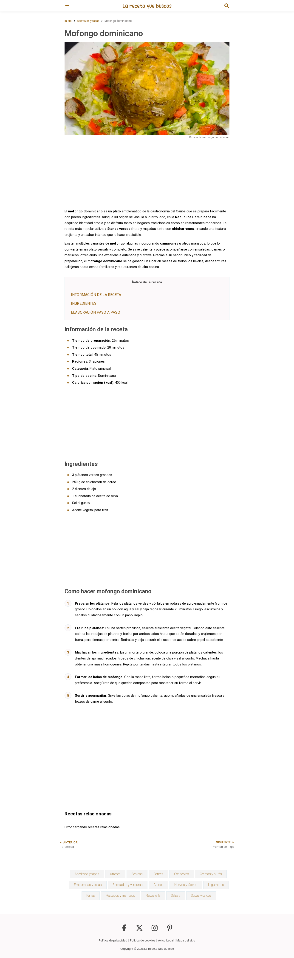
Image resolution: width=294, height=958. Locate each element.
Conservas (181, 874)
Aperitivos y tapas (87, 874)
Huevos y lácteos (185, 885)
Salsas (175, 895)
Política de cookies (142, 940)
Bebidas (137, 874)
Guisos (158, 885)
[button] (226, 5)
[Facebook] (124, 930)
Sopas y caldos (201, 895)
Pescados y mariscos (120, 895)
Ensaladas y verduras (128, 885)
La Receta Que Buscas (159, 948)
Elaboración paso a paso (95, 312)
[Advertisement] (147, 173)
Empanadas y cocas (88, 885)
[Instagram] (154, 930)
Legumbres (216, 885)
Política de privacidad (113, 940)
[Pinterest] (169, 930)
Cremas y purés (211, 874)
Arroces (115, 874)
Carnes (158, 874)
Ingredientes (83, 303)
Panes (90, 895)
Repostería (153, 895)
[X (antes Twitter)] (139, 930)
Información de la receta (96, 295)
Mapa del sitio (185, 940)
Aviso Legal (166, 940)
